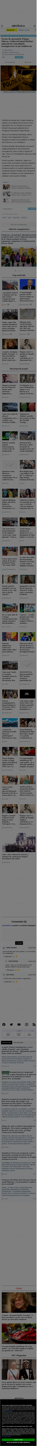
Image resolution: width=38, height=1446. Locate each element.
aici (22, 1418)
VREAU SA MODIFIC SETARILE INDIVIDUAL (18, 1442)
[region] (18, 1422)
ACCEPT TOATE (18, 1439)
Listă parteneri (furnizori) (6, 1436)
